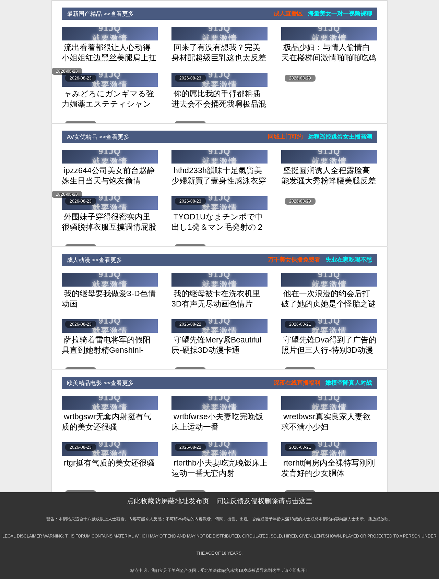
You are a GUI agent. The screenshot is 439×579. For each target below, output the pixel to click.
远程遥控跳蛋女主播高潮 (340, 136)
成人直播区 (288, 13)
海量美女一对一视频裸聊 (340, 13)
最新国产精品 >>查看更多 (98, 14)
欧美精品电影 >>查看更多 (98, 383)
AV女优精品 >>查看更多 (95, 137)
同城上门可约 (285, 136)
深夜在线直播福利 (297, 382)
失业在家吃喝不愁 (348, 259)
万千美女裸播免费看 (294, 259)
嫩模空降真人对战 (348, 382)
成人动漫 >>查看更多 (92, 260)
